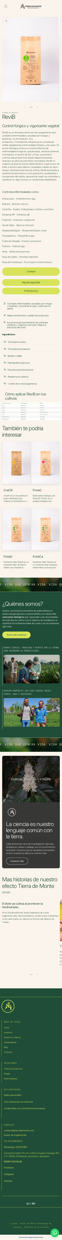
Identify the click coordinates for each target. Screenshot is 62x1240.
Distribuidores (10, 1042)
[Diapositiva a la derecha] (37, 107)
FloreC (37, 490)
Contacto (8, 1052)
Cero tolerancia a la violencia (18, 1101)
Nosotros (8, 1032)
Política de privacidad (36, 1227)
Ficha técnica (31, 290)
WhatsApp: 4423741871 (15, 1147)
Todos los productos (13, 1068)
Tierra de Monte (27, 1224)
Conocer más (17, 861)
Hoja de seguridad (31, 282)
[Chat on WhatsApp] (54, 1233)
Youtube (8, 1181)
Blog (6, 1047)
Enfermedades (10, 1078)
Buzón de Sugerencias (15, 1135)
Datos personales (12, 1095)
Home (6, 1027)
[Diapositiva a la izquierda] (24, 107)
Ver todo (6, 892)
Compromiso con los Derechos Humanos (24, 1108)
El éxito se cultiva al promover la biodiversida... (22, 905)
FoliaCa (38, 556)
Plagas (7, 1073)
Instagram (9, 1174)
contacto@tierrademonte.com (19, 1130)
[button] (6, 6)
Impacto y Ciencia (12, 1037)
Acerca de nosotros (16, 634)
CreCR (8, 490)
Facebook (9, 1167)
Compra (31, 271)
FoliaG (8, 556)
